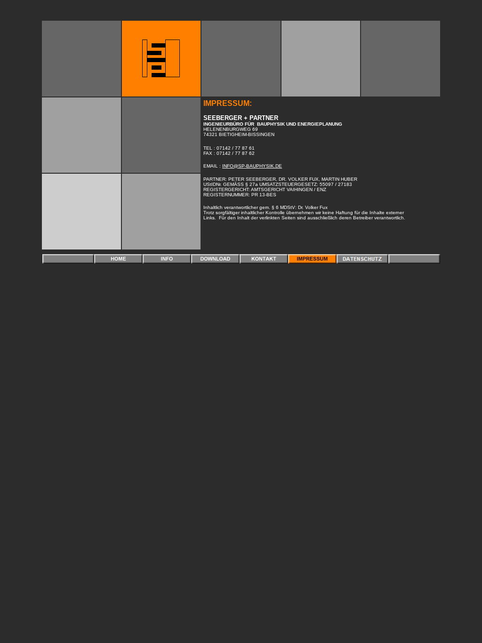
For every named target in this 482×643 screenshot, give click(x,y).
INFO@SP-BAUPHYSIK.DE (252, 166)
